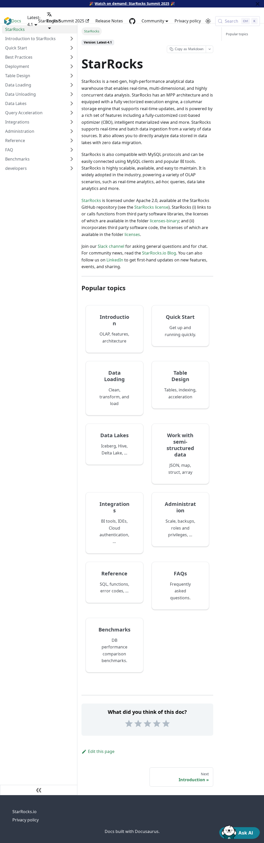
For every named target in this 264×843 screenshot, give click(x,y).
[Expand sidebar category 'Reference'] (71, 140)
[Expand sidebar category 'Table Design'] (71, 76)
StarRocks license (151, 207)
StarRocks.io (24, 811)
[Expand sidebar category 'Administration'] (71, 131)
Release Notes (109, 21)
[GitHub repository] (132, 21)
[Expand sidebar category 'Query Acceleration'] (71, 113)
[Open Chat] (239, 831)
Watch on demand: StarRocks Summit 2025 (132, 3)
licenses (132, 234)
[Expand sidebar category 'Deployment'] (71, 66)
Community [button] (153, 21)
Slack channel (111, 246)
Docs (16, 21)
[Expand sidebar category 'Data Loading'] (71, 85)
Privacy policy (188, 21)
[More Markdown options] (209, 49)
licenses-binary (164, 221)
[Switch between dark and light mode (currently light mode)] (208, 21)
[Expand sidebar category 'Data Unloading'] (71, 94)
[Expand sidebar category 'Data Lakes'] (71, 103)
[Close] (257, 3)
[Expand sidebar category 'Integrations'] (71, 122)
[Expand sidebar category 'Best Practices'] (71, 57)
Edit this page (101, 751)
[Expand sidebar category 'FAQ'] (71, 150)
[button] (39, 168)
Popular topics (237, 34)
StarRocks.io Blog (159, 253)
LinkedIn (114, 260)
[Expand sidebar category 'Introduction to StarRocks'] (71, 38)
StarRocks (91, 200)
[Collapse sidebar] (38, 790)
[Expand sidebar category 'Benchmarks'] (71, 159)
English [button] (54, 21)
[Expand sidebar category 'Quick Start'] (71, 48)
